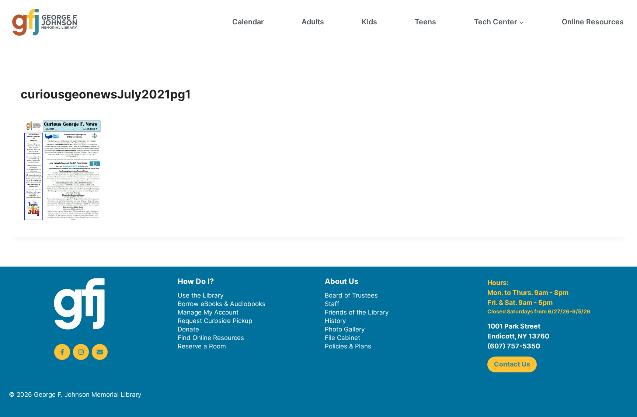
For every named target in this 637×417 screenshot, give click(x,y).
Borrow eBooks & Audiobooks (221, 303)
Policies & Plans (348, 346)
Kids (369, 21)
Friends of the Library (357, 312)
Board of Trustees (351, 295)
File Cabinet (342, 337)
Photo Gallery (345, 329)
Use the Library (200, 295)
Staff (332, 303)
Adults (313, 21)
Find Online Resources (211, 337)
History (335, 320)
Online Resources (593, 21)
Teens (425, 21)
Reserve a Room (202, 346)
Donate (188, 329)
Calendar (248, 21)
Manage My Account (208, 312)
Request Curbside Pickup (215, 320)
